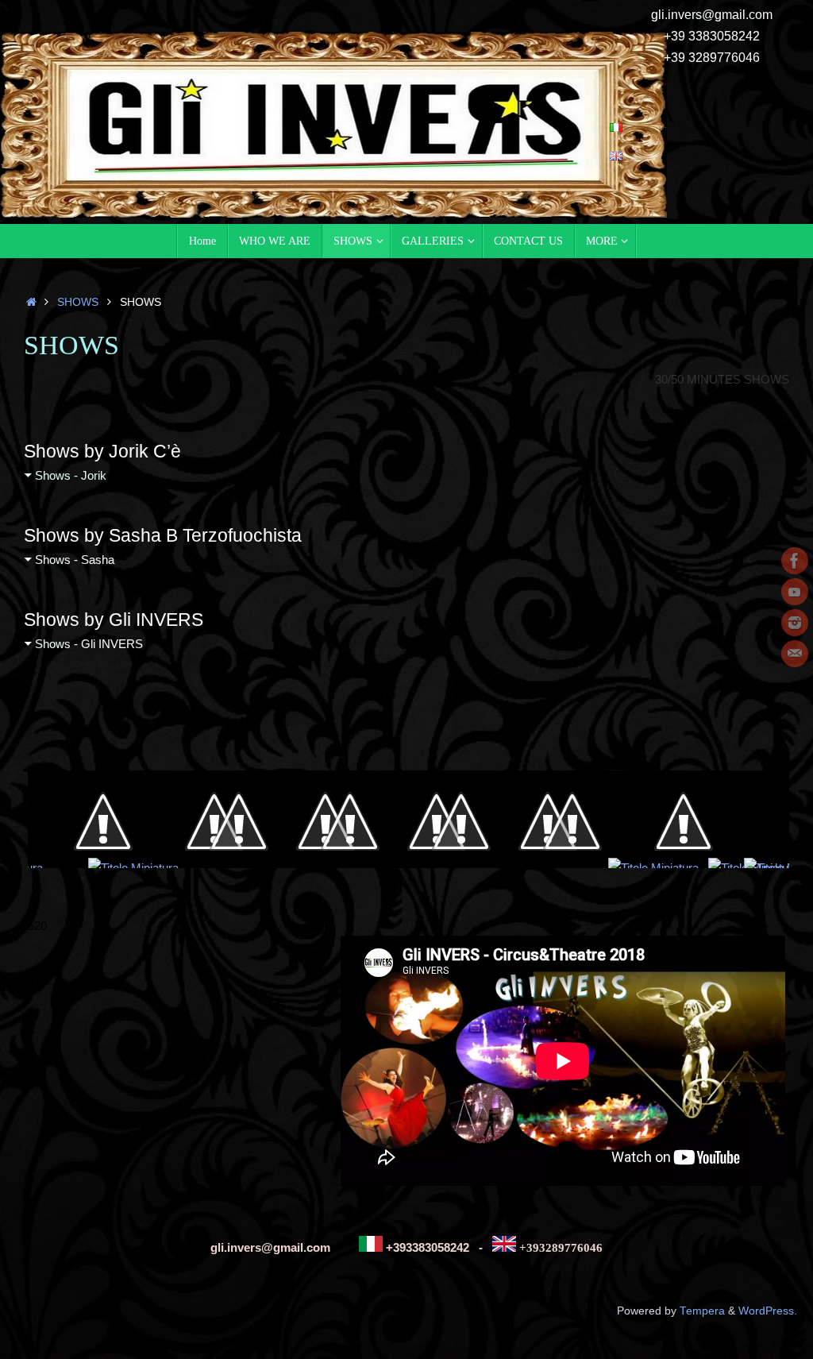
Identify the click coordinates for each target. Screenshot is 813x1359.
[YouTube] (794, 591)
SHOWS (77, 302)
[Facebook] (794, 560)
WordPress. (767, 1311)
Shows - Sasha (74, 559)
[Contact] (794, 653)
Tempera (702, 1311)
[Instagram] (794, 622)
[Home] (31, 302)
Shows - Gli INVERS (89, 644)
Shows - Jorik (70, 475)
